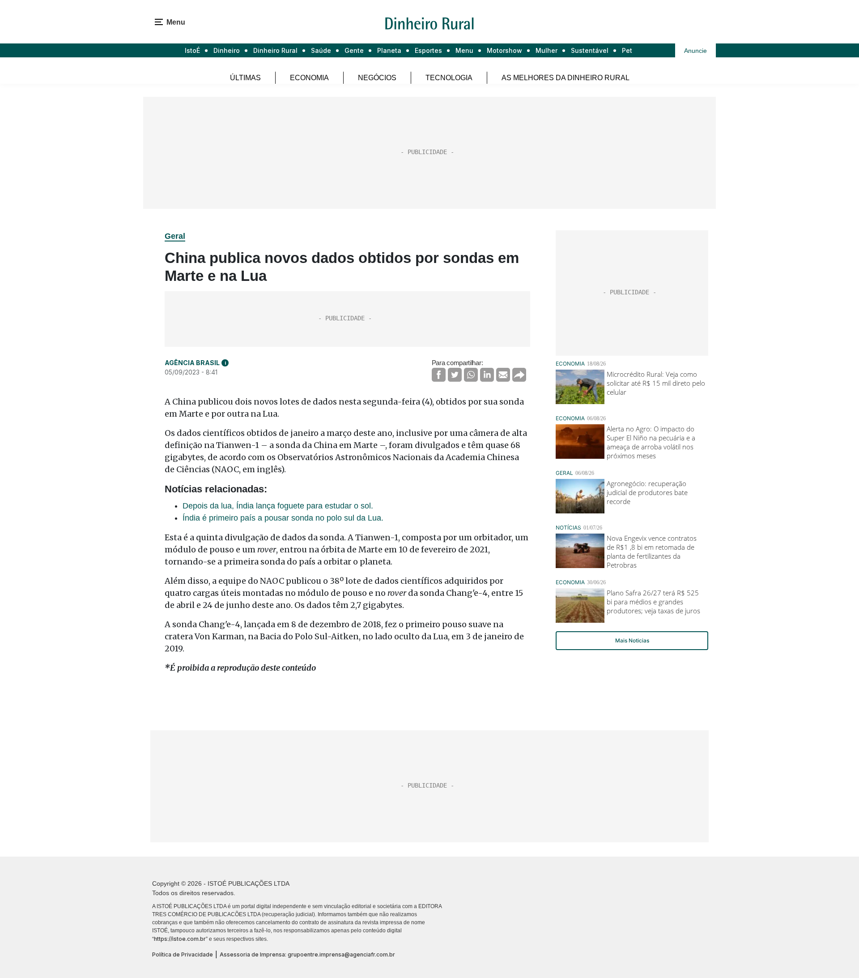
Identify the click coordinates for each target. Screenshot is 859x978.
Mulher (546, 50)
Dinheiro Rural (275, 50)
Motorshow (504, 50)
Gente (354, 50)
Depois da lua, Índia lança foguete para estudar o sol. (278, 505)
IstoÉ (192, 50)
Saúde (321, 50)
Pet (627, 50)
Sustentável (589, 50)
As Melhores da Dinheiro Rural (565, 78)
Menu (464, 50)
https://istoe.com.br (180, 938)
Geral (175, 236)
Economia (309, 78)
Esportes (428, 50)
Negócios (377, 78)
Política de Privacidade (182, 954)
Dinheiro (226, 50)
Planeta (389, 50)
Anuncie (695, 50)
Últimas (245, 78)
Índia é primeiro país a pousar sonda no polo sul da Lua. (283, 517)
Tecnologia (448, 78)
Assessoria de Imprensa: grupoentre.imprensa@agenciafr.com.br (307, 954)
